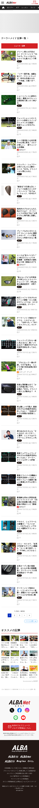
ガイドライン (11, 773)
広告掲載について (10, 768)
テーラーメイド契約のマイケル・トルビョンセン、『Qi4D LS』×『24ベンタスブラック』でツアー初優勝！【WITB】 (27, 322)
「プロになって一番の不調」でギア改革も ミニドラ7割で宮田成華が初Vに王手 (27, 365)
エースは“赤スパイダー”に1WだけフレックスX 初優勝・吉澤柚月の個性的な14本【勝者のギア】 (27, 258)
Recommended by (28, 681)
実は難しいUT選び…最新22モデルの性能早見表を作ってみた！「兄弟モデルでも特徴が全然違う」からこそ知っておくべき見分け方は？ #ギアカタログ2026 (27, 413)
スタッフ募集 (22, 768)
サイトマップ (32, 781)
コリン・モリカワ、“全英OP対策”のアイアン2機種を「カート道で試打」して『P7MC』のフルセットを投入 (27, 548)
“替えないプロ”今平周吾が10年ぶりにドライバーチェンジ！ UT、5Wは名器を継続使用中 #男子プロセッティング (27, 281)
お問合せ (19, 781)
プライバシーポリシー (10, 771)
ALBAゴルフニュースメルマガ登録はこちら (21, 726)
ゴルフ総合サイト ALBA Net (9, 689)
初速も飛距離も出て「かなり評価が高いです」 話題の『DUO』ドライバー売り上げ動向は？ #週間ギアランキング (27, 389)
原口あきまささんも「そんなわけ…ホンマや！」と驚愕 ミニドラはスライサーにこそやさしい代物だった (26, 435)
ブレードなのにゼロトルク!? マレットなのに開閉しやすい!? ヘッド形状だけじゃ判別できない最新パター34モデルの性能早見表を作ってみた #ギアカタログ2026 (27, 238)
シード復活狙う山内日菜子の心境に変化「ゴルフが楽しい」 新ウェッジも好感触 (26, 143)
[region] (19, 7)
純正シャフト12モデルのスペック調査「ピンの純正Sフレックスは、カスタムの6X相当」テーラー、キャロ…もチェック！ (27, 302)
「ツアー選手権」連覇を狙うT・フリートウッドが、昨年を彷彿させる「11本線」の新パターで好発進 (27, 78)
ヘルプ (25, 781)
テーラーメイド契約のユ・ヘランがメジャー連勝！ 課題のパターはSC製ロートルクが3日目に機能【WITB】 (27, 592)
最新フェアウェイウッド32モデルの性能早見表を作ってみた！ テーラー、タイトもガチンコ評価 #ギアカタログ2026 (27, 457)
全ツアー (10, 7)
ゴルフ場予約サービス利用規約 (19, 776)
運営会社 (31, 768)
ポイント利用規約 (8, 781)
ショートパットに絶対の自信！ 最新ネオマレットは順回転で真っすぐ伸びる (27, 99)
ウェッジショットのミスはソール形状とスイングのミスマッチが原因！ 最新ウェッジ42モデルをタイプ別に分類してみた (27, 122)
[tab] (19, 46)
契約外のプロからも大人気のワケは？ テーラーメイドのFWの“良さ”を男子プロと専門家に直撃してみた (27, 213)
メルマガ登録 (34, 3)
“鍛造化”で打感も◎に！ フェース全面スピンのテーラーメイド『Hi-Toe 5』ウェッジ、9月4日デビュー (26, 191)
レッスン (25, 7)
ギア (17, 7)
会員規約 (31, 771)
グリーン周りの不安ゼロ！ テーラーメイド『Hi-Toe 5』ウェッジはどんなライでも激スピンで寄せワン (27, 56)
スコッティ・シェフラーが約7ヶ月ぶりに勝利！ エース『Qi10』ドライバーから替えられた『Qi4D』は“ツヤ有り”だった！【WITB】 (27, 170)
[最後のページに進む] (29, 615)
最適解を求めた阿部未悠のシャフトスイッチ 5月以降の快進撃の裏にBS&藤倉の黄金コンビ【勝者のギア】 (27, 501)
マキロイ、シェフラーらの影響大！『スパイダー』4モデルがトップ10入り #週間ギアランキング (26, 526)
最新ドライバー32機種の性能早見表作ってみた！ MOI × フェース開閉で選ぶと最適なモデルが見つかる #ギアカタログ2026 (27, 481)
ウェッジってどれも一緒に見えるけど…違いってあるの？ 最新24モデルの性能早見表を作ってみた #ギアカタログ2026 (27, 344)
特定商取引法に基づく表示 (24, 773)
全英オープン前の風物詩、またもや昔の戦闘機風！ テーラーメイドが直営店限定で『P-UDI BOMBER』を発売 (27, 570)
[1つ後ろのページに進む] (24, 615)
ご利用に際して (23, 771)
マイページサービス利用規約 (19, 779)
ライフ (33, 7)
